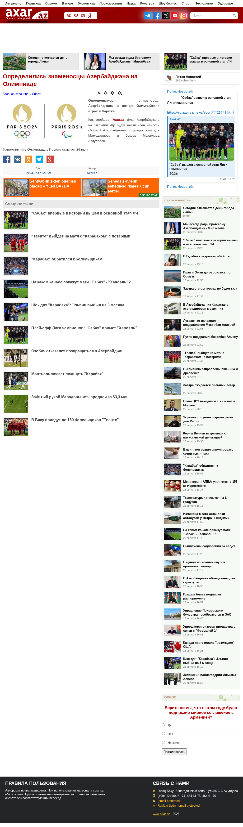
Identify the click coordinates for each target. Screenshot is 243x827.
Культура (147, 3)
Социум (51, 3)
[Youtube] (175, 18)
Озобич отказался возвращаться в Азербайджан (77, 351)
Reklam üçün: (179, 805)
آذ (89, 15)
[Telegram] (148, 18)
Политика (33, 3)
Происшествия (110, 3)
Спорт (186, 3)
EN (83, 15)
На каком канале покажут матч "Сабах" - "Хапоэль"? (81, 282)
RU (76, 15)
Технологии (204, 3)
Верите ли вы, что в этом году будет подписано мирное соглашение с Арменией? (201, 713)
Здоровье (225, 3)
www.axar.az (161, 814)
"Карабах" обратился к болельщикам (66, 259)
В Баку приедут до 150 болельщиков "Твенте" (75, 420)
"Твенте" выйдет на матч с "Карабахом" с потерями (80, 236)
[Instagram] (184, 18)
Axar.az (118, 119)
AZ (69, 15)
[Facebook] (157, 18)
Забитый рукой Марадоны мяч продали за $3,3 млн (80, 397)
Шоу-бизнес (168, 3)
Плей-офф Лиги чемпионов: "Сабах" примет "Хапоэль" (84, 328)
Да (170, 725)
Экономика (86, 3)
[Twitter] (166, 18)
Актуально (13, 3)
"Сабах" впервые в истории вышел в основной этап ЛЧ (84, 213)
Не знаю (174, 743)
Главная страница (15, 94)
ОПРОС (170, 697)
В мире (67, 3)
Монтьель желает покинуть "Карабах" (67, 374)
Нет (170, 734)
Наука (131, 3)
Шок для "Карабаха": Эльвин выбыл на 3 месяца (77, 305)
